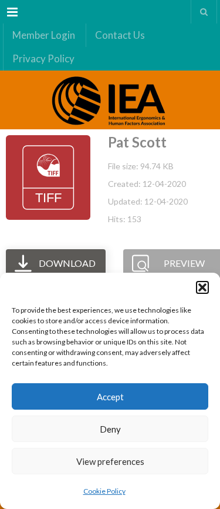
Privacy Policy (43, 58)
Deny (110, 429)
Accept (110, 396)
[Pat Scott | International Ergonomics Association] (110, 100)
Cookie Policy (104, 491)
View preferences (110, 461)
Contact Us (120, 35)
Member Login (43, 35)
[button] (202, 287)
